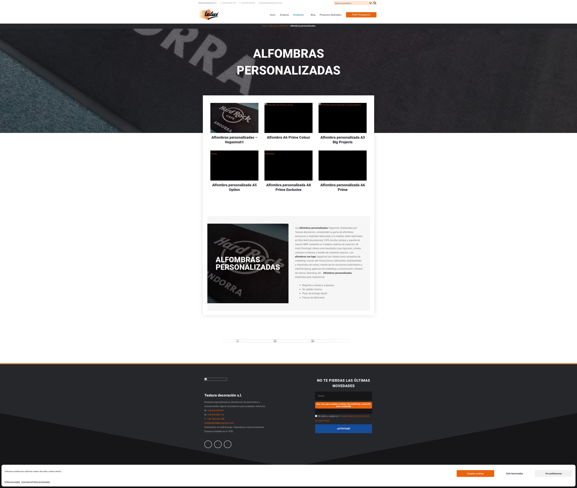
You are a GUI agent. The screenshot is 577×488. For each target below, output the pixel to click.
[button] (361, 14)
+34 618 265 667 (216, 410)
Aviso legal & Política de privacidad (35, 482)
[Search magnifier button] (375, 3)
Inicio (264, 26)
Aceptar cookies (475, 473)
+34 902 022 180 (216, 419)
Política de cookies (12, 482)
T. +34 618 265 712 (228, 3)
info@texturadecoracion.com (270, 3)
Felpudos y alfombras (278, 26)
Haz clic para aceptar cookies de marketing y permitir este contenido (344, 405)
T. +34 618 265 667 (247, 3)
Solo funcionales (514, 473)
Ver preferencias (553, 473)
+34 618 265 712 (216, 414)
